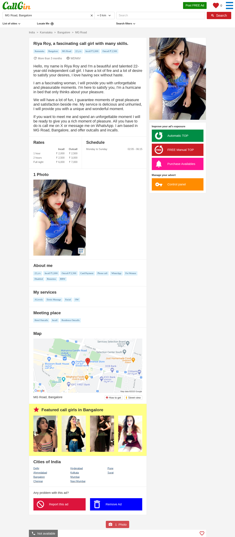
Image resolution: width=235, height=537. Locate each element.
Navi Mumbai (77, 481)
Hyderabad (76, 468)
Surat (111, 472)
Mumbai (74, 476)
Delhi (36, 468)
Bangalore (39, 476)
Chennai (38, 481)
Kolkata (74, 472)
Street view (133, 397)
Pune (110, 468)
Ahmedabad (40, 472)
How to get (113, 397)
